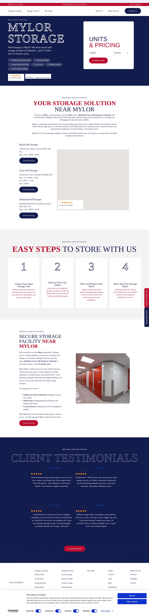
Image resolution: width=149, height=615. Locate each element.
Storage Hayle (39, 587)
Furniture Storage (67, 583)
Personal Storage (67, 574)
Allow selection (132, 601)
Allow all (132, 595)
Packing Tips (112, 587)
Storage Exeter (39, 574)
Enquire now (147, 317)
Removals (133, 574)
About (110, 571)
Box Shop (91, 571)
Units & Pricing (147, 298)
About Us (111, 574)
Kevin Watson (54, 505)
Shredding (133, 579)
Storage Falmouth (40, 583)
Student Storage (67, 587)
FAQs (110, 579)
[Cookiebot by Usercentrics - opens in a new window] (13, 611)
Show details (105, 611)
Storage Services (68, 571)
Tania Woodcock (54, 468)
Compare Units (98, 60)
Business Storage (67, 579)
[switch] (58, 611)
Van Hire (133, 583)
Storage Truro (39, 579)
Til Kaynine (99, 468)
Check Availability (135, 4)
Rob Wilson (99, 505)
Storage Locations (41, 571)
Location (92, 53)
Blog (109, 583)
